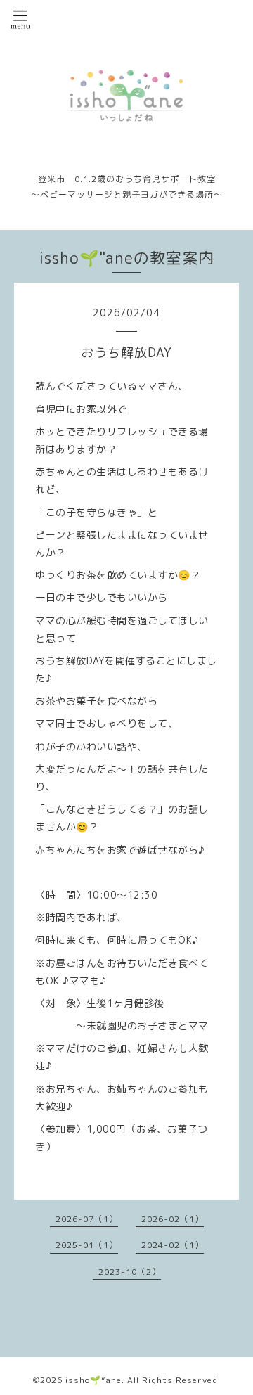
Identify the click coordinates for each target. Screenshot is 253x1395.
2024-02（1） (172, 1245)
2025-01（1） (87, 1245)
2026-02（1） (172, 1219)
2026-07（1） (87, 1219)
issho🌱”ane (93, 1380)
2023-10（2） (129, 1272)
